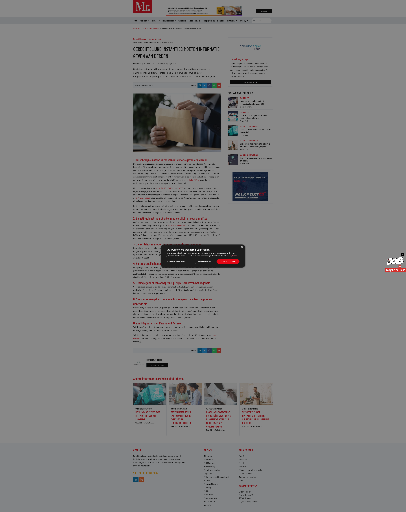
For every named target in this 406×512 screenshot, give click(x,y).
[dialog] (203, 256)
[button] (176, 261)
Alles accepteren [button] (228, 261)
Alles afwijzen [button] (204, 261)
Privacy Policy (232, 256)
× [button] (242, 247)
